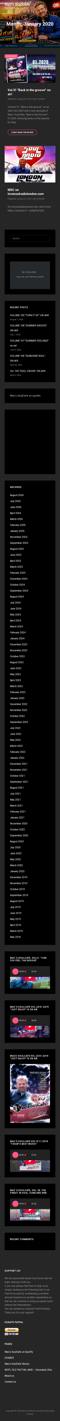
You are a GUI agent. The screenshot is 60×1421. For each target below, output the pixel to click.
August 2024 (17, 596)
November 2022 (18, 710)
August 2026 (17, 495)
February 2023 (18, 692)
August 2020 (17, 841)
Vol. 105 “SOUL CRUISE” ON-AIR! (28, 371)
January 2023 (17, 698)
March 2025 (16, 566)
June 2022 (15, 734)
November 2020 (18, 823)
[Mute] (40, 971)
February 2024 (18, 632)
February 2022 (18, 751)
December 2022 (18, 704)
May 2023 (15, 674)
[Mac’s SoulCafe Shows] (26, 1396)
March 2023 (16, 686)
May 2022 (15, 740)
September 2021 (19, 781)
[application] (30, 977)
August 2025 (17, 548)
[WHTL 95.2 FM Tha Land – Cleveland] (33, 1396)
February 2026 (18, 525)
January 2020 (17, 871)
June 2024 (15, 608)
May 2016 (15, 937)
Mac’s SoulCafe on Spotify (19, 1351)
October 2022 (17, 716)
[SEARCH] (46, 238)
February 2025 (18, 572)
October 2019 (17, 889)
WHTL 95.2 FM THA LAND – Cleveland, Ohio (28, 1369)
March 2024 (16, 626)
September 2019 (19, 895)
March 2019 (16, 931)
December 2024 (18, 578)
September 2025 (19, 542)
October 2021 (17, 775)
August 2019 (17, 901)
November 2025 (18, 537)
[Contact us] (48, 1396)
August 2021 (17, 787)
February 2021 (18, 811)
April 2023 (15, 680)
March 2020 (16, 865)
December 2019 (18, 877)
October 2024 (17, 584)
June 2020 (15, 853)
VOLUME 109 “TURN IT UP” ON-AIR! (29, 315)
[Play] (15, 971)
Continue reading (24, 131)
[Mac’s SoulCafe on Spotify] (30, 1402)
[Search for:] (30, 238)
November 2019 (18, 883)
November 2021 (18, 769)
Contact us (10, 1381)
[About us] (41, 1396)
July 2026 (15, 501)
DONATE (9, 1357)
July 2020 (15, 847)
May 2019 (15, 919)
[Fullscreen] (45, 971)
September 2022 (19, 722)
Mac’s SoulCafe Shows (17, 1363)
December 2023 (18, 644)
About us (9, 1375)
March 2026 (16, 519)
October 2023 (17, 656)
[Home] (11, 1396)
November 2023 (18, 650)
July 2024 (15, 602)
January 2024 (17, 638)
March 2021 (16, 805)
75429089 (40, 99)
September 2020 (19, 835)
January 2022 (17, 757)
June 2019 (15, 913)
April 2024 (15, 620)
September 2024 (19, 590)
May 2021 (15, 799)
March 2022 (16, 745)
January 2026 (17, 531)
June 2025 (15, 554)
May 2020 (15, 859)
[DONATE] (19, 1396)
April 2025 (15, 560)
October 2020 (17, 829)
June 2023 (15, 668)
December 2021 (18, 763)
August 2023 (17, 662)
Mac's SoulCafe (17, 4)
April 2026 (15, 513)
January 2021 (17, 817)
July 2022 (15, 728)
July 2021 (15, 793)
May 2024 (15, 614)
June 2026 (15, 507)
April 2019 (15, 925)
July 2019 (15, 907)
